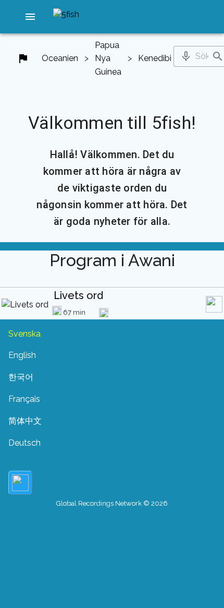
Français (24, 399)
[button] (30, 16)
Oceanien (60, 58)
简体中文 (25, 421)
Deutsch (24, 443)
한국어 (20, 377)
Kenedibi (154, 58)
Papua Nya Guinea (108, 58)
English (22, 355)
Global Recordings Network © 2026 (112, 503)
